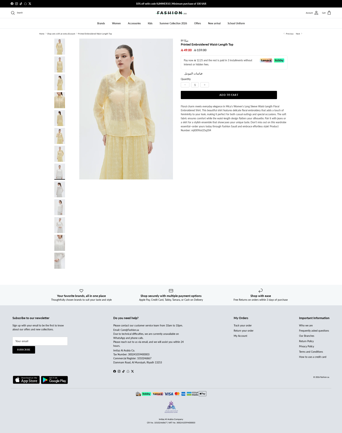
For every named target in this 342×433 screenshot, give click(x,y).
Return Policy (306, 341)
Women (116, 23)
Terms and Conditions (311, 351)
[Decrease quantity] (185, 84)
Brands (101, 23)
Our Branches (306, 335)
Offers (197, 23)
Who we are (306, 325)
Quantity (186, 78)
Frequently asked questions (314, 330)
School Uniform (236, 23)
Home (41, 33)
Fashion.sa (324, 377)
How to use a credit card (312, 356)
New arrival (214, 23)
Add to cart (228, 94)
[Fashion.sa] (171, 13)
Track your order (243, 325)
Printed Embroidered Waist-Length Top (95, 33)
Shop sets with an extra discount (61, 33)
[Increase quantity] (204, 84)
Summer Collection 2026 (173, 23)
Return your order (243, 330)
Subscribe (23, 349)
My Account (240, 335)
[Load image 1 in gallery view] (126, 109)
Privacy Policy (306, 346)
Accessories (134, 23)
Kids (150, 23)
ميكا (186, 40)
